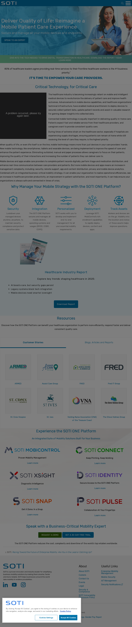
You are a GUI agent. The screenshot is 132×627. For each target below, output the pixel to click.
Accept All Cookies (68, 617)
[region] (41, 610)
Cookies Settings (46, 617)
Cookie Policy (65, 611)
